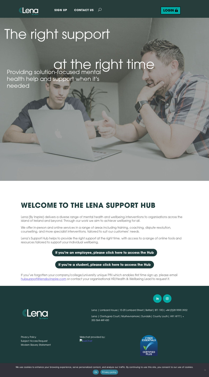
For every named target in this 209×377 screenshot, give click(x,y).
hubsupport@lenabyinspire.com (43, 279)
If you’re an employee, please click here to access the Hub (104, 252)
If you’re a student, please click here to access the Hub (104, 264)
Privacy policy (109, 372)
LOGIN (168, 10)
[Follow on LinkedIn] (157, 298)
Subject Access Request (34, 340)
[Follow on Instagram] (167, 298)
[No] (205, 370)
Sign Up (60, 10)
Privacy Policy (28, 337)
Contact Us (84, 10)
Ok (95, 372)
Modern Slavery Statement (36, 344)
